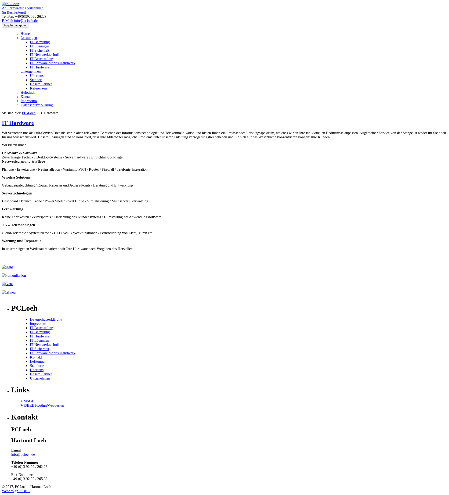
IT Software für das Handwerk (52, 63)
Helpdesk (28, 92)
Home (25, 34)
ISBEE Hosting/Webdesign (43, 405)
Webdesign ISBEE (16, 491)
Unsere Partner (41, 84)
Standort (36, 80)
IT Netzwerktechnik (45, 55)
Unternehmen (31, 71)
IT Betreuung (40, 42)
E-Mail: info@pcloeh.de (20, 21)
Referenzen (38, 88)
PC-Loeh (29, 113)
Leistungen (29, 38)
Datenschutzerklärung (37, 105)
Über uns (36, 76)
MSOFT (29, 401)
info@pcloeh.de (23, 454)
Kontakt (27, 97)
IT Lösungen (39, 46)
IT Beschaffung (41, 59)
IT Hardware (39, 67)
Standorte (37, 366)
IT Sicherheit (39, 50)
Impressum (29, 101)
